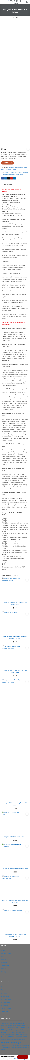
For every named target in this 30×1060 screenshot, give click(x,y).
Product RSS (5, 968)
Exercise (11, 1027)
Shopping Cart (5, 996)
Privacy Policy (5, 1002)
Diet (24, 1025)
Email (27, 1025)
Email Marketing (4, 1027)
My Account (4, 990)
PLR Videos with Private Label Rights (17, 167)
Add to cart (7, 163)
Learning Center (6, 953)
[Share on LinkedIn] (14, 178)
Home (20, 1032)
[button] (2, 2)
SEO (10, 1045)
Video (22, 1047)
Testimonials (5, 965)
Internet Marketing (11, 1034)
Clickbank (14, 1025)
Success (12, 1047)
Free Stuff (4, 962)
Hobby (17, 1032)
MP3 (20, 1039)
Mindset (8, 1039)
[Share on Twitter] (5, 178)
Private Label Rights (6, 174)
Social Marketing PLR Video (8, 169)
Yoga (5, 1049)
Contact (3, 987)
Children (10, 1025)
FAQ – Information (6, 999)
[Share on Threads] (8, 178)
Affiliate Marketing (5, 1023)
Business (4, 1025)
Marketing (25, 172)
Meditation (3, 1039)
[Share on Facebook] (2, 178)
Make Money (25, 1034)
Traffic (21, 174)
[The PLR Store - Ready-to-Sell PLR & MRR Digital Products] (15, 2)
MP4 (23, 1039)
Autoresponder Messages (17, 1023)
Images (23, 1032)
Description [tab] (8, 184)
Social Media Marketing (23, 1045)
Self (7, 1045)
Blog (2, 956)
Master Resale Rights (17, 1037)
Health (22, 1030)
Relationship (3, 1045)
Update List (4, 959)
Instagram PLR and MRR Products (13, 172)
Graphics (16, 1030)
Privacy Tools (5, 1005)
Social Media (15, 174)
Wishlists (4, 993)
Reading (24, 1042)
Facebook (16, 1027)
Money (11, 1039)
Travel (19, 1047)
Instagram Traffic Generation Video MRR (15, 836)
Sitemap (3, 972)
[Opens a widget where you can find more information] (22, 1057)
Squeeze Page (5, 1047)
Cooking (18, 1025)
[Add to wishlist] (28, 148)
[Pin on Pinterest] (11, 178)
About (3, 950)
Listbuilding (19, 1034)
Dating (21, 1025)
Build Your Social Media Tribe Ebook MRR (15, 868)
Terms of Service (6, 1008)
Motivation (16, 1039)
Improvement (4, 1034)
